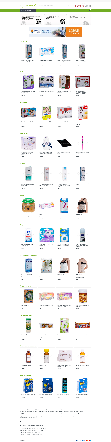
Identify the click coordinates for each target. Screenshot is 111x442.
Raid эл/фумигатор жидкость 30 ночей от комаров (46, 395)
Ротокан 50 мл (43, 365)
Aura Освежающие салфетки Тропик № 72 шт (27, 245)
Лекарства (23, 41)
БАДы (22, 72)
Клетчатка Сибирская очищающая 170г (26, 335)
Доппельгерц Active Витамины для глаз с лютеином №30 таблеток (82, 123)
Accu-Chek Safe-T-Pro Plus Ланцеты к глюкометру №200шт (27, 153)
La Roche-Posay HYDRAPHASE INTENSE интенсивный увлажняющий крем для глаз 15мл (64, 184)
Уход (21, 225)
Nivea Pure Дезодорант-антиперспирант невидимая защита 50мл (82, 245)
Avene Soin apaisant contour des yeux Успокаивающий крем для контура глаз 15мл (47, 184)
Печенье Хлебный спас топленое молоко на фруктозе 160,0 (46, 336)
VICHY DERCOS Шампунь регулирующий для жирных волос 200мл (27, 184)
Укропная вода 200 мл (26, 365)
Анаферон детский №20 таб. (46, 60)
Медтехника (24, 133)
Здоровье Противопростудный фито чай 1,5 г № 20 (64, 306)
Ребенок (23, 195)
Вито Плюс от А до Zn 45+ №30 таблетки (27, 122)
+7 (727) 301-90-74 (79, 6)
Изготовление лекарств (28, 346)
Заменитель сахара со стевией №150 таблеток (64, 335)
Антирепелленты (26, 375)
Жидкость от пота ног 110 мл (82, 365)
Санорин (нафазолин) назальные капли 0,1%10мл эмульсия (82, 62)
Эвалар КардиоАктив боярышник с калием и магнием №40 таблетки (81, 92)
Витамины (23, 102)
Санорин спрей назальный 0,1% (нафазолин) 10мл (64, 61)
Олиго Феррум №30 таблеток (63, 121)
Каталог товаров (27, 10)
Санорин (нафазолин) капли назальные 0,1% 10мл (27, 61)
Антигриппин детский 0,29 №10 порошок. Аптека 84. (64, 366)
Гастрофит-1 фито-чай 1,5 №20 (46, 305)
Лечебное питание (26, 315)
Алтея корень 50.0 (25, 305)
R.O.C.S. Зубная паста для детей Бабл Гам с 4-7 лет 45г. (46, 215)
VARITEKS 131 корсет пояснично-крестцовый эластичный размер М (81, 276)
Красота (22, 163)
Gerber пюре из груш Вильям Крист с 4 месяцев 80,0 (27, 215)
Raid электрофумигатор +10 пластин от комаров (82, 395)
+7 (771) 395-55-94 (79, 5)
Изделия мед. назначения (28, 255)
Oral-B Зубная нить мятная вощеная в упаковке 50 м (63, 245)
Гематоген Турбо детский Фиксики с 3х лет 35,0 (81, 335)
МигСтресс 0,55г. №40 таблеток (47, 91)
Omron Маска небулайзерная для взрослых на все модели (46, 153)
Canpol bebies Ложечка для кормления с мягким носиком (64, 215)
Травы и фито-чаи (26, 286)
